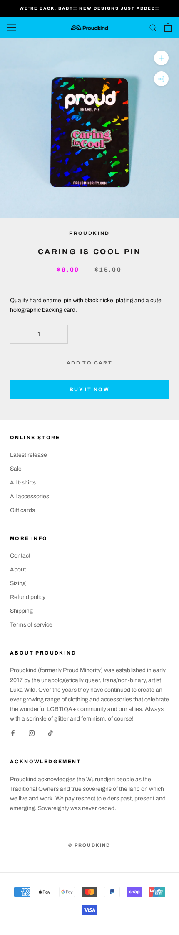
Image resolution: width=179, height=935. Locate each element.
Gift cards (22, 510)
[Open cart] (168, 27)
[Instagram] (32, 733)
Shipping (21, 611)
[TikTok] (50, 733)
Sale (16, 469)
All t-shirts (23, 482)
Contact (20, 556)
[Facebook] (13, 733)
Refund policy (27, 597)
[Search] (153, 27)
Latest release (28, 455)
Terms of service (31, 625)
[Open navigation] (11, 27)
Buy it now (89, 389)
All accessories (29, 496)
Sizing (18, 583)
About (18, 569)
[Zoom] (161, 57)
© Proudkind (89, 845)
